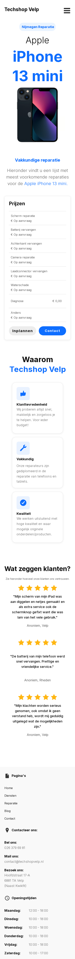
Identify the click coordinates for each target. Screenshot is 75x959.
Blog (7, 811)
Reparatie (10, 803)
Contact (52, 331)
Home (8, 788)
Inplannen (22, 331)
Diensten (10, 795)
